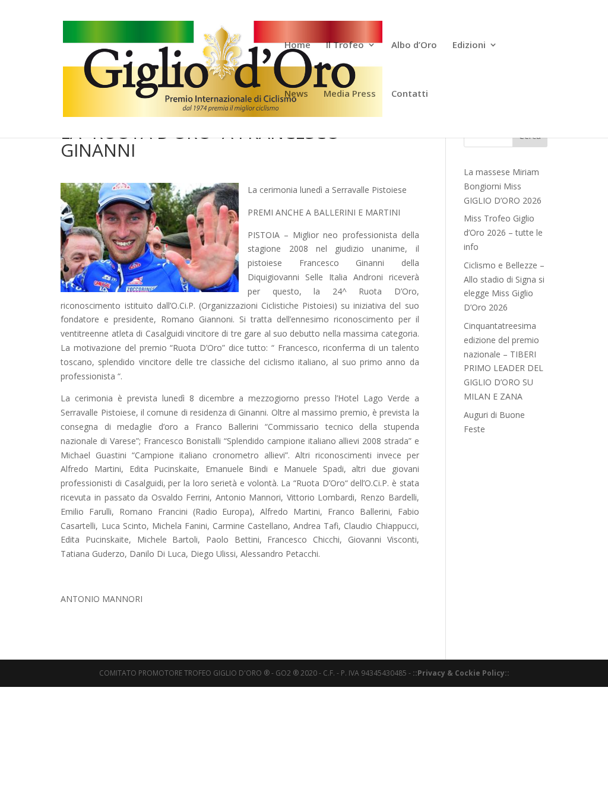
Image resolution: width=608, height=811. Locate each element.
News (296, 94)
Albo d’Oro (414, 45)
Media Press (350, 94)
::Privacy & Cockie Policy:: (461, 673)
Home (297, 45)
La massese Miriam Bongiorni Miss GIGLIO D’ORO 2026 (503, 186)
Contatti (409, 94)
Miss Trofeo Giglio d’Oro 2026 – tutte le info (503, 232)
